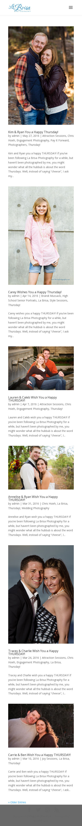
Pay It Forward (60, 140)
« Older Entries (17, 802)
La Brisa (43, 300)
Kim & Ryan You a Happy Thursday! (33, 132)
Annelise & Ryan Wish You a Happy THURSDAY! (33, 498)
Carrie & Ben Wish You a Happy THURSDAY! (39, 755)
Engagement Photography (33, 140)
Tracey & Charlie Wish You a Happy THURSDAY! (33, 652)
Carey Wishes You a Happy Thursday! (34, 292)
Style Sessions (58, 300)
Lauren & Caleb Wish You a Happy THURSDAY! (32, 399)
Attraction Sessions (54, 136)
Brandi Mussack (51, 296)
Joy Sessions (49, 758)
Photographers (17, 145)
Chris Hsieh (49, 503)
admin (15, 136)
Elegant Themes (40, 816)
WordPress (41, 821)
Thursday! (34, 145)
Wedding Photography (35, 508)
